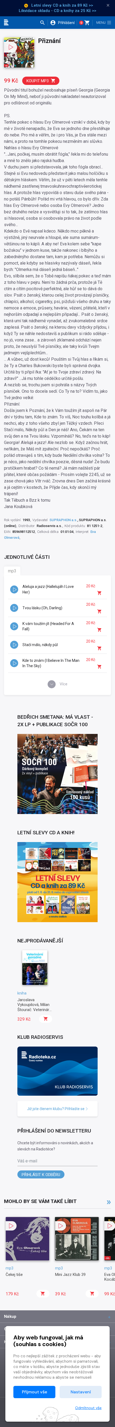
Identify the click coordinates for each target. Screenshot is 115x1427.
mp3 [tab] (12, 570)
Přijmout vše (34, 1392)
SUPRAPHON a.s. (63, 520)
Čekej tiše (14, 1274)
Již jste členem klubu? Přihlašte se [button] (56, 1109)
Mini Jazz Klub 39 (70, 1274)
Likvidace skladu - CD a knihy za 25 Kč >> (57, 10)
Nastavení (81, 1392)
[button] (44, 23)
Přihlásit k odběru (41, 1174)
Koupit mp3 (37, 80)
